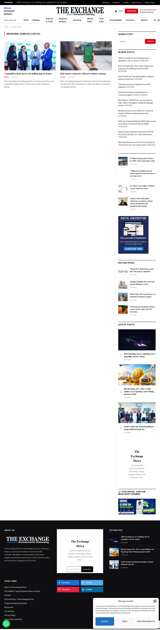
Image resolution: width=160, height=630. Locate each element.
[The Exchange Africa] (80, 11)
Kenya (6, 77)
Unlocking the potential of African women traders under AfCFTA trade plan (142, 309)
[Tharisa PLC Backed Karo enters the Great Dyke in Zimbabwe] (123, 271)
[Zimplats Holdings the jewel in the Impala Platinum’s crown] (123, 284)
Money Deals (90, 20)
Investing (77, 20)
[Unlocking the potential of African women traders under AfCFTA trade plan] (123, 309)
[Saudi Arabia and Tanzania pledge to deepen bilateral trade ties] (137, 412)
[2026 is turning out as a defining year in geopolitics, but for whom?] (137, 339)
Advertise (105, 3)
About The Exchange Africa (15, 587)
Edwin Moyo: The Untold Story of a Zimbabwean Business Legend (143, 295)
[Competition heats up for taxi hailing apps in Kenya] (30, 55)
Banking (36, 20)
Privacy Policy (137, 3)
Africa (62, 77)
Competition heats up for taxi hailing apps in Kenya (27, 73)
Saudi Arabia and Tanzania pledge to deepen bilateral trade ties (139, 428)
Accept (105, 621)
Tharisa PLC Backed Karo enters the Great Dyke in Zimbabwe (142, 270)
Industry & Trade (49, 20)
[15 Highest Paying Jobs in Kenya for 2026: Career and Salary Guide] (123, 161)
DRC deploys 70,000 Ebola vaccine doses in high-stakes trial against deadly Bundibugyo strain (135, 102)
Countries (130, 20)
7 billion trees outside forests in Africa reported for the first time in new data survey (142, 173)
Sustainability (116, 20)
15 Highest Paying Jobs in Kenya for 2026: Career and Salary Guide (142, 159)
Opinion (144, 20)
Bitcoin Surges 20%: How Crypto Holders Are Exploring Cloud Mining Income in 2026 (139, 391)
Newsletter (8, 607)
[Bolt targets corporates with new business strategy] (86, 55)
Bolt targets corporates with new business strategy (83, 73)
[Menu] (159, 20)
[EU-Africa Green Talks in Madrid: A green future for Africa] (123, 188)
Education (116, 3)
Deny (124, 621)
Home (26, 20)
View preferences (146, 621)
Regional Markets (63, 20)
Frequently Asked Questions (15, 603)
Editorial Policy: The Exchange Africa (19, 599)
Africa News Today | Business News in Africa (22, 591)
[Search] (155, 20)
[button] (155, 601)
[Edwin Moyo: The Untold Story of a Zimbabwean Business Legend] (123, 297)
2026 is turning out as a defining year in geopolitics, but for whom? (42, 2)
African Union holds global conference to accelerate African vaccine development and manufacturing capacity (141, 202)
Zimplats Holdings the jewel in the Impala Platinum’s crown (142, 282)
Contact (126, 3)
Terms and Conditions (13, 619)
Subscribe (131, 11)
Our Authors (9, 611)
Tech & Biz (101, 20)
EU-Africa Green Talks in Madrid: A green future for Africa (142, 187)
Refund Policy (150, 3)
